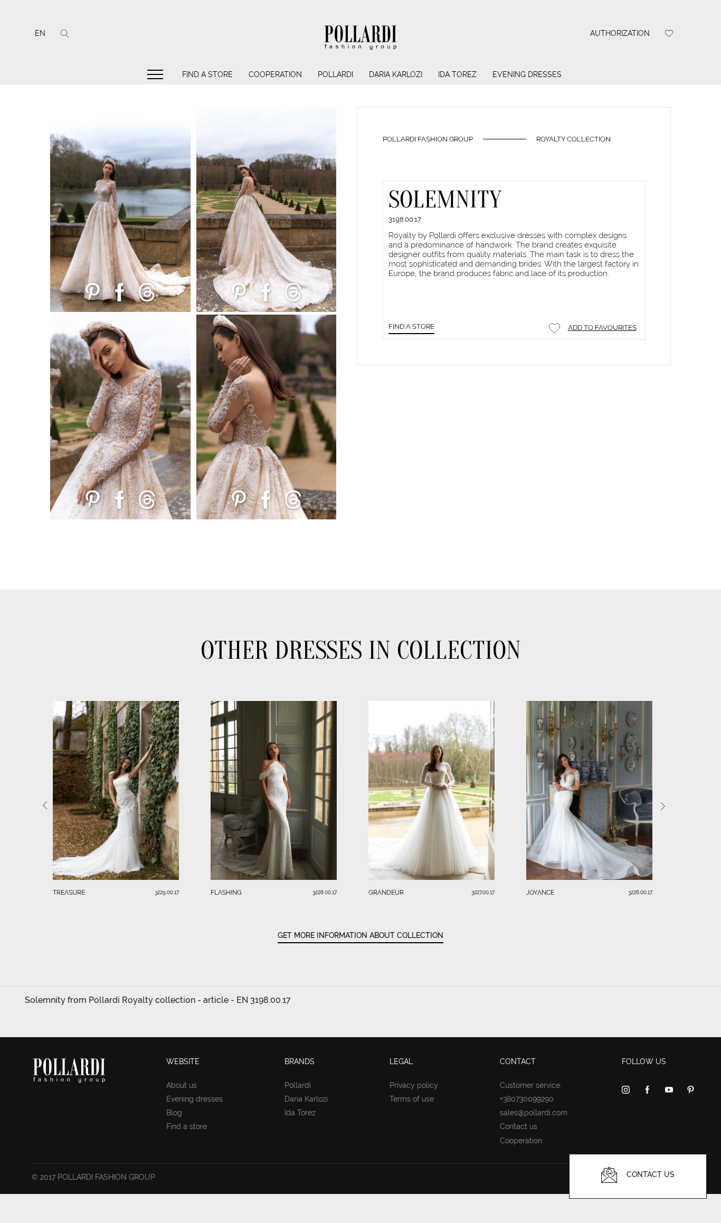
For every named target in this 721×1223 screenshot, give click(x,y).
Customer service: (531, 1085)
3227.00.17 (483, 892)
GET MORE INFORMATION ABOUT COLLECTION (360, 935)
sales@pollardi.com (533, 1112)
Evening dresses (527, 74)
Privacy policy (414, 1085)
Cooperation (275, 74)
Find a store (207, 74)
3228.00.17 (324, 892)
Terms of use (412, 1099)
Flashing (226, 892)
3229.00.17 (167, 892)
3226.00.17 (640, 892)
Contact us (518, 1126)
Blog (174, 1112)
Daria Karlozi (395, 74)
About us (181, 1085)
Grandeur (386, 892)
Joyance (540, 892)
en (40, 33)
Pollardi (335, 74)
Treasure (69, 892)
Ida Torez (457, 74)
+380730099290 (527, 1099)
